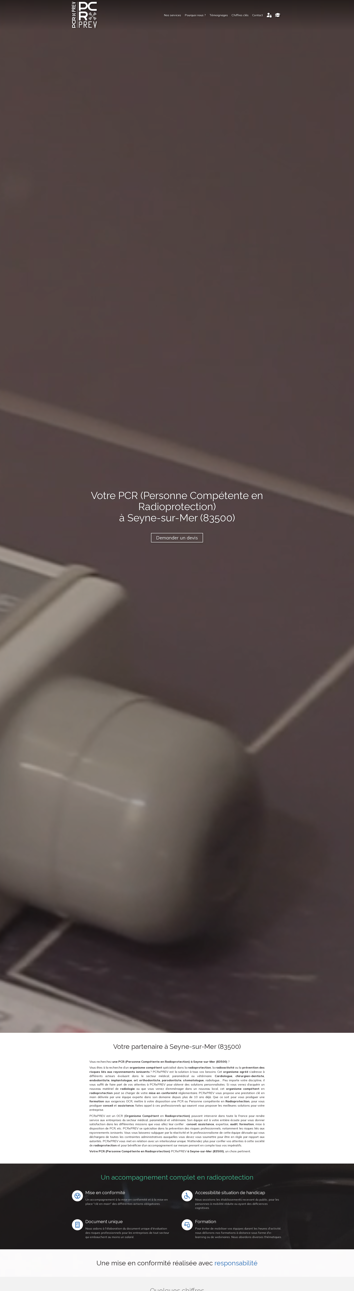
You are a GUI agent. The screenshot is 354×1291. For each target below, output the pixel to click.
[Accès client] (269, 15)
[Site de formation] (277, 15)
